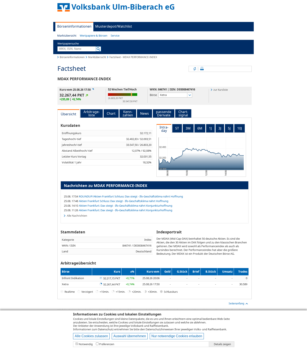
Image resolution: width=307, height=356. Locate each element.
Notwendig (86, 344)
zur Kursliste (220, 90)
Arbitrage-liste (92, 113)
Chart (111, 113)
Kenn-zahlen (128, 113)
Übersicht (68, 114)
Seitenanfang (236, 303)
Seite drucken (202, 69)
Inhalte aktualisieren (194, 69)
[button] (67, 35)
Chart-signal (183, 113)
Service (115, 35)
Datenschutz (106, 329)
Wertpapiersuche (68, 43)
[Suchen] (98, 48)
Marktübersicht (66, 35)
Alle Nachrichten (77, 215)
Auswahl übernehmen (129, 336)
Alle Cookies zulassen (91, 336)
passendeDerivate (163, 113)
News (144, 113)
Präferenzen (106, 344)
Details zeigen (222, 344)
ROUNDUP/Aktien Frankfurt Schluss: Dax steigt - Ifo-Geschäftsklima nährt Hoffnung (131, 196)
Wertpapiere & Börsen (93, 35)
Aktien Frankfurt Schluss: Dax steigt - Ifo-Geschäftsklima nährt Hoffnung (123, 201)
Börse (153, 95)
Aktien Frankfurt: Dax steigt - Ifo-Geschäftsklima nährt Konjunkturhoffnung (125, 205)
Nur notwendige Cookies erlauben (176, 336)
